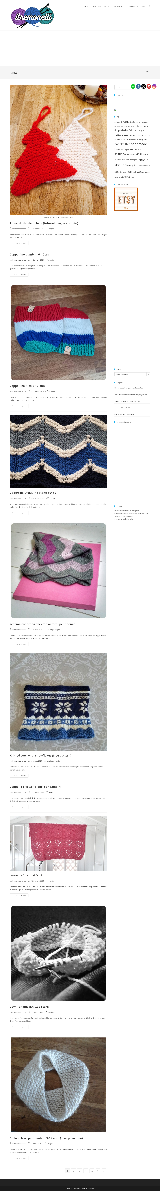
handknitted (122, 144)
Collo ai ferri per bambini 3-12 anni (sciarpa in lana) (46, 1138)
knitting (50, 629)
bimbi (116, 126)
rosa (120, 177)
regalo (124, 172)
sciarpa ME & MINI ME (122, 408)
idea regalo (124, 149)
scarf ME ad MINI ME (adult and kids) (127, 401)
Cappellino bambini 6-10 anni (30, 254)
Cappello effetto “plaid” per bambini (35, 787)
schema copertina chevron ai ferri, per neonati (43, 624)
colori (125, 126)
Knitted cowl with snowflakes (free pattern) (40, 755)
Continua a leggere (20, 243)
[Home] (144, 72)
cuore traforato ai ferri (26, 875)
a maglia (125, 121)
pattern (118, 171)
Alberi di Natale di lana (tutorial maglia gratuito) (44, 223)
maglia (51, 229)
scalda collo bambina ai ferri (124, 414)
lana (148, 72)
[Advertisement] (80, 48)
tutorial (126, 176)
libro (124, 165)
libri (117, 165)
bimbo (120, 126)
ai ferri (117, 121)
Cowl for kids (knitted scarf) (29, 1007)
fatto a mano (123, 135)
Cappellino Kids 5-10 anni (28, 386)
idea (116, 149)
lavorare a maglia (129, 159)
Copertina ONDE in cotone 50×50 (33, 493)
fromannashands (19, 229)
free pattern (127, 139)
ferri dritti (118, 139)
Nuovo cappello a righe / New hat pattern (128, 388)
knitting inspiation (129, 154)
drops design (121, 130)
